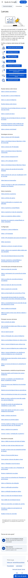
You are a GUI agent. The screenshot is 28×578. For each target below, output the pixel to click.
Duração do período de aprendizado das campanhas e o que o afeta (11, 405)
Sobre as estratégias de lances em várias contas (14, 340)
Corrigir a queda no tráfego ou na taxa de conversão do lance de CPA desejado (12, 424)
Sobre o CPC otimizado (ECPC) (9, 161)
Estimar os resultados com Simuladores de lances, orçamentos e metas (12, 379)
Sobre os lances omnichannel (8, 129)
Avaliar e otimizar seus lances (8, 415)
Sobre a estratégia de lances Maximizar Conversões (11, 151)
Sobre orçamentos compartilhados (10, 208)
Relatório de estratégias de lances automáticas (13, 390)
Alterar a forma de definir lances (9, 455)
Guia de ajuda (21, 576)
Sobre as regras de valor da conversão (11, 285)
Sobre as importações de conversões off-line (13, 293)
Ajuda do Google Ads (10, 2)
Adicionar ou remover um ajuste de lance (11, 246)
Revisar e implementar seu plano (9, 473)
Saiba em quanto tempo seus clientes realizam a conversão (13, 313)
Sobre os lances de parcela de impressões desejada (12, 169)
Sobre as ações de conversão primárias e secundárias (12, 279)
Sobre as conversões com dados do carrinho (13, 504)
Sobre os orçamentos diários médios (10, 216)
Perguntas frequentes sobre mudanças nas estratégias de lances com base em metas (12, 124)
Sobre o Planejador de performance (10, 463)
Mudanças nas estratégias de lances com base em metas (13, 118)
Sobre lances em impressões (8, 180)
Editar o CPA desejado (7, 233)
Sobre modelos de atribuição (8, 308)
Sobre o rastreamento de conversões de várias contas (13, 274)
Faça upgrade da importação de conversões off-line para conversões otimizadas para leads (13, 298)
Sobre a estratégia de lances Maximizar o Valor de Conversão (13, 141)
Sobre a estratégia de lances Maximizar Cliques (13, 165)
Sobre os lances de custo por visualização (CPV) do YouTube (13, 175)
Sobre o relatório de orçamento (9, 429)
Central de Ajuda (7, 6)
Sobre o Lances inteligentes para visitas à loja (13, 344)
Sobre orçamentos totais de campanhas (11, 212)
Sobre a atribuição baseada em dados (11, 491)
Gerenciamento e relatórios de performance (16, 71)
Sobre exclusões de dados (8, 322)
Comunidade (19, 6)
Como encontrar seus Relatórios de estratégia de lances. (13, 385)
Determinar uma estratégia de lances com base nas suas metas (13, 108)
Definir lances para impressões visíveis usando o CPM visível (13, 359)
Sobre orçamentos (12, 56)
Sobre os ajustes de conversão (9, 289)
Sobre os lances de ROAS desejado (10, 137)
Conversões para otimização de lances (16, 75)
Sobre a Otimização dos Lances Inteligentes (12, 336)
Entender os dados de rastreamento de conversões (11, 508)
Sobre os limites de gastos (8, 198)
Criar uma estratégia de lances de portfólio (12, 256)
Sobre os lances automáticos (9, 91)
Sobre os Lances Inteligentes (8, 100)
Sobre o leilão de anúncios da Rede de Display (13, 441)
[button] (2, 2)
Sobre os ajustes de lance (8, 114)
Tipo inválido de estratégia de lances (10, 500)
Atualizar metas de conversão (9, 513)
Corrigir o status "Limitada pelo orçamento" (12, 433)
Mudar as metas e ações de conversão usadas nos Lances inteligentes (13, 399)
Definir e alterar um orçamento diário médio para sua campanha (14, 251)
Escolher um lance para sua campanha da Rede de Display (13, 450)
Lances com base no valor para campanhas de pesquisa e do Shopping (13, 185)
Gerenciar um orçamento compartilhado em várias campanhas (12, 221)
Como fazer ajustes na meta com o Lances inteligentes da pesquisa (12, 410)
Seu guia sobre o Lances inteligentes (10, 95)
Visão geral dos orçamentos (8, 194)
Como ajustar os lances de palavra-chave (12, 459)
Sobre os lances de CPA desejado (10, 147)
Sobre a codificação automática (9, 487)
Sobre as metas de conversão (9, 269)
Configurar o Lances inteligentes (9, 229)
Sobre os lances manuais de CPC (9, 156)
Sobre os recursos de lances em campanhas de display (13, 364)
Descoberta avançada (13, 79)
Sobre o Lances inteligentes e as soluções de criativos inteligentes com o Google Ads (13, 353)
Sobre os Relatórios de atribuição (10, 483)
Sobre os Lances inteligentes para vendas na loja (14, 348)
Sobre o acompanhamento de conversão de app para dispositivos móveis (13, 303)
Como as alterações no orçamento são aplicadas (11, 202)
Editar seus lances (6, 242)
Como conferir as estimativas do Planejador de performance (13, 478)
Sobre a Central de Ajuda (23, 569)
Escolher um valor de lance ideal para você (12, 445)
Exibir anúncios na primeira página (10, 419)
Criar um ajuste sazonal (7, 332)
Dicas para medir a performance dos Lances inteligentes (12, 373)
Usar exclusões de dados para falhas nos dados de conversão (13, 326)
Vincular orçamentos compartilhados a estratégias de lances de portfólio (11, 260)
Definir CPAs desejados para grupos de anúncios (13, 238)
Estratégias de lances (13, 52)
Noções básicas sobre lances (14, 47)
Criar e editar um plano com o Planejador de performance (12, 468)
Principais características (14, 65)
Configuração (11, 61)
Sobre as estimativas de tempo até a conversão (13, 394)
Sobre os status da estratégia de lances (11, 495)
